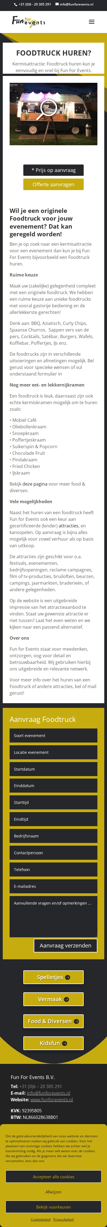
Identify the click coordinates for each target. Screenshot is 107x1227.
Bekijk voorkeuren (53, 1207)
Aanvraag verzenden (65, 945)
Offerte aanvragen (53, 184)
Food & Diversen (50, 1021)
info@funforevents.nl (48, 1093)
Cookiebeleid (40, 1219)
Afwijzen (53, 1192)
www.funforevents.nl (51, 1100)
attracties (68, 526)
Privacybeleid (63, 1219)
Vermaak (50, 999)
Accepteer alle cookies (53, 1176)
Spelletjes (50, 977)
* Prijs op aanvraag (54, 170)
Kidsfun (50, 1043)
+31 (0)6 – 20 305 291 (40, 1086)
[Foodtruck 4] (54, 144)
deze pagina (34, 484)
